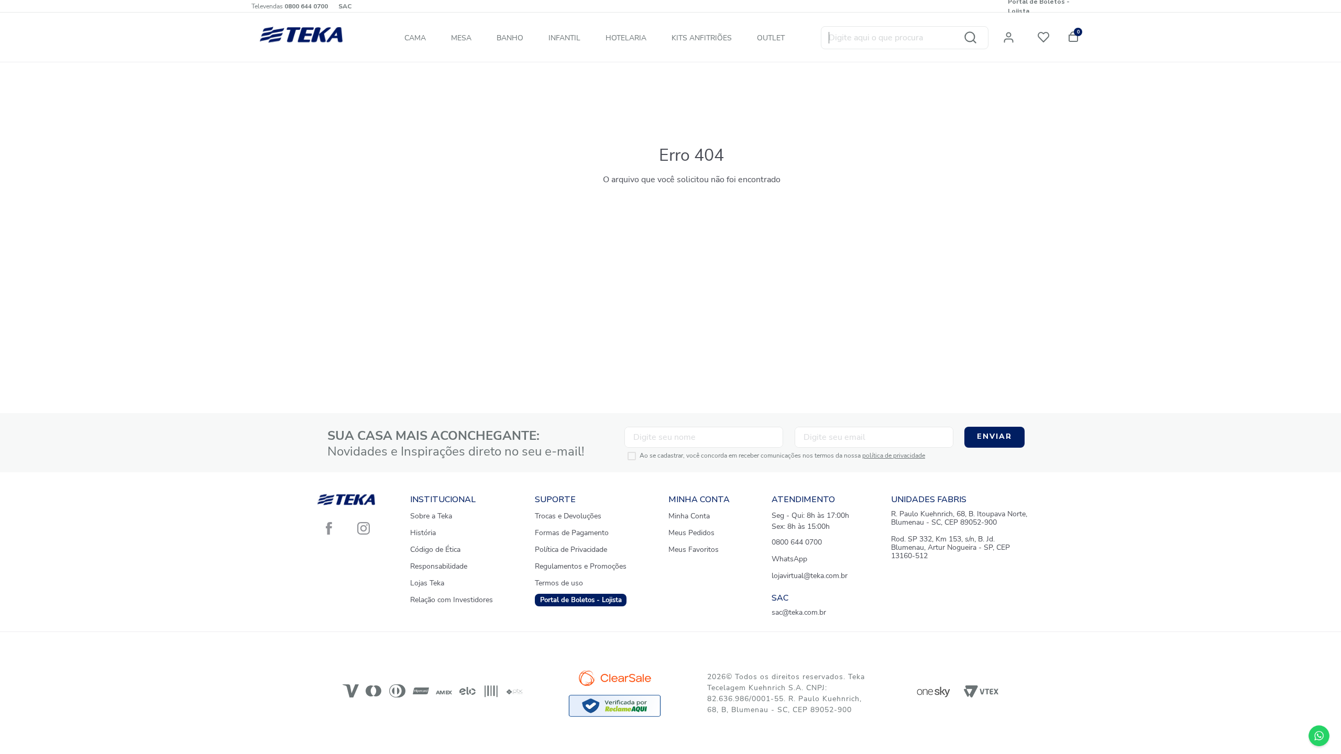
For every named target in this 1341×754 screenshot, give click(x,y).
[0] (1072, 35)
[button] (1013, 35)
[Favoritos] (1046, 35)
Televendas (289, 6)
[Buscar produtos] (970, 37)
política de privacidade (893, 455)
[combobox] (904, 37)
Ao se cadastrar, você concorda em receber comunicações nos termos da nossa (782, 456)
